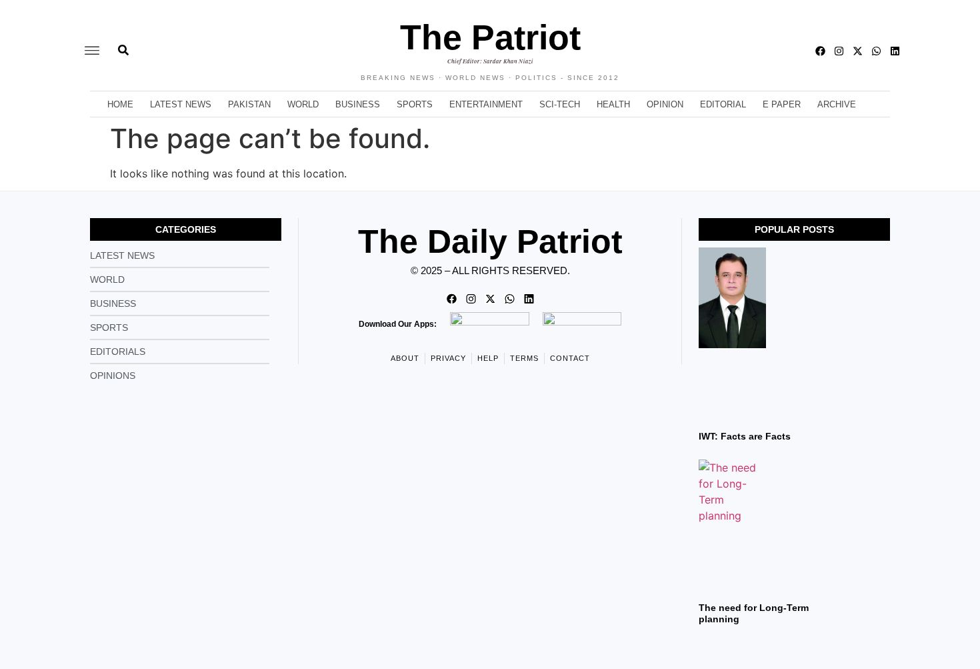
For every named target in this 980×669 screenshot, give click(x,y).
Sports (415, 104)
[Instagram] (839, 51)
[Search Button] (123, 43)
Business (357, 104)
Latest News (180, 104)
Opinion (665, 104)
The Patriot (490, 37)
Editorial (723, 104)
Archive (836, 104)
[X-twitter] (858, 51)
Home (120, 104)
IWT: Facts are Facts (745, 436)
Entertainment (486, 104)
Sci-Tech (559, 104)
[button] (92, 51)
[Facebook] (820, 51)
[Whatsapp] (876, 51)
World (303, 104)
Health (613, 104)
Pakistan (249, 104)
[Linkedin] (895, 51)
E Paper (782, 104)
